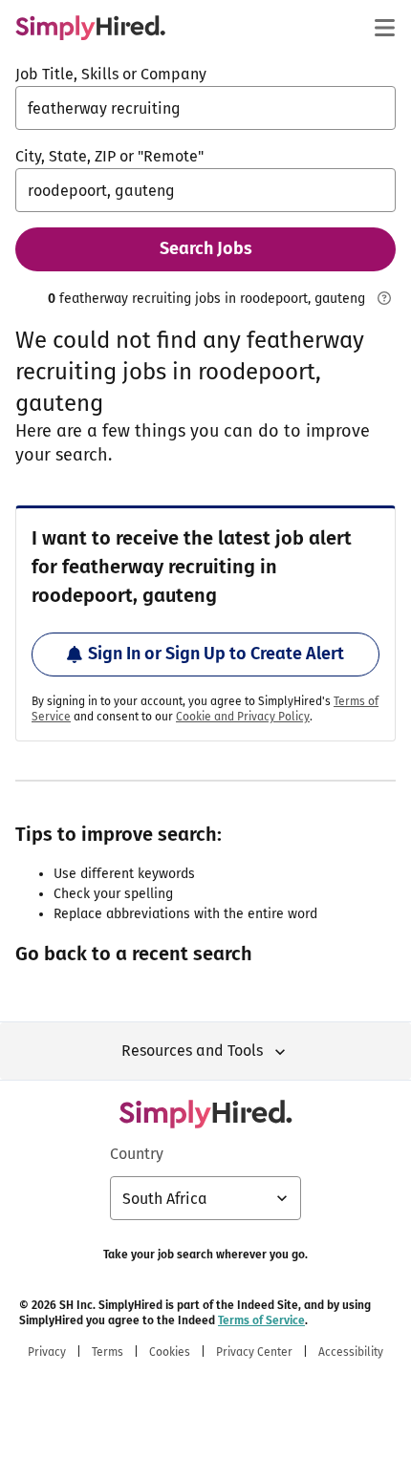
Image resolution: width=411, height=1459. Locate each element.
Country (136, 1154)
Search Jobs (206, 248)
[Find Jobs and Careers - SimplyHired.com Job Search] (90, 27)
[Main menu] (384, 27)
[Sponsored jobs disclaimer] (384, 298)
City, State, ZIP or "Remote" (109, 156)
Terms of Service (261, 1320)
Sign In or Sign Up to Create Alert (216, 653)
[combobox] (205, 108)
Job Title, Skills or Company (110, 74)
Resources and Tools (192, 1050)
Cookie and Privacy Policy (243, 716)
